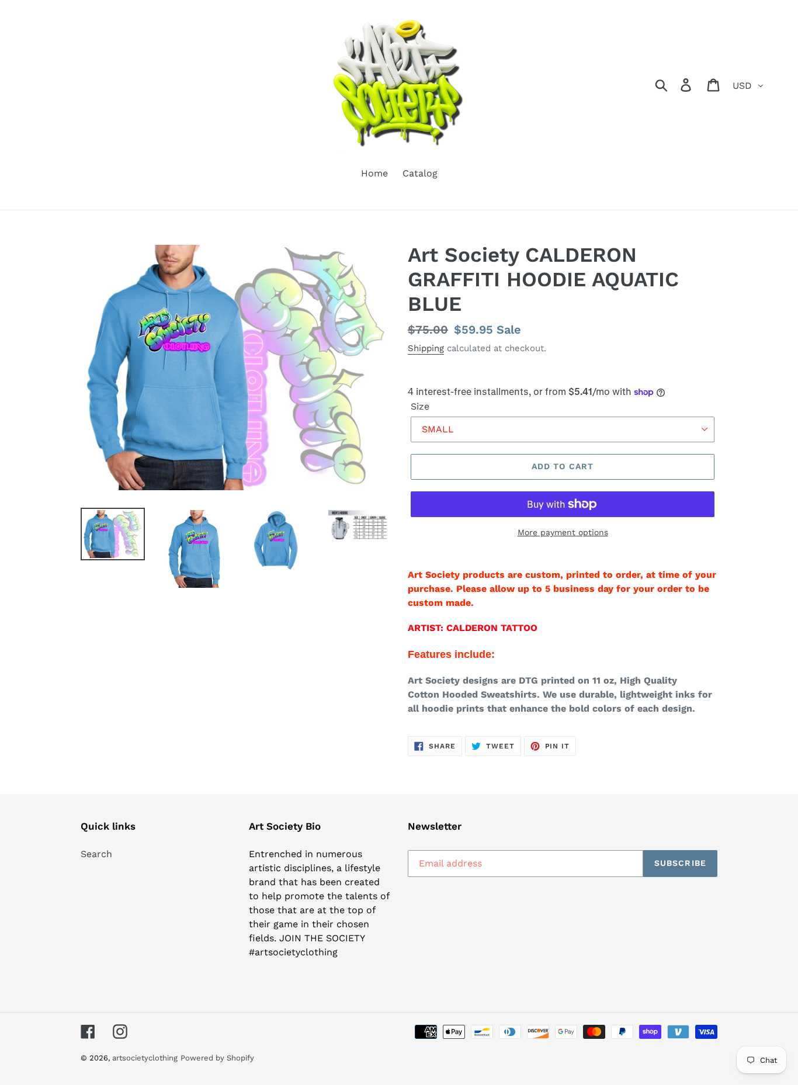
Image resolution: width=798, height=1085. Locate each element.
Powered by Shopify (217, 1057)
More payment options (563, 532)
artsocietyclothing (145, 1057)
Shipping (426, 348)
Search (96, 853)
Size (420, 406)
